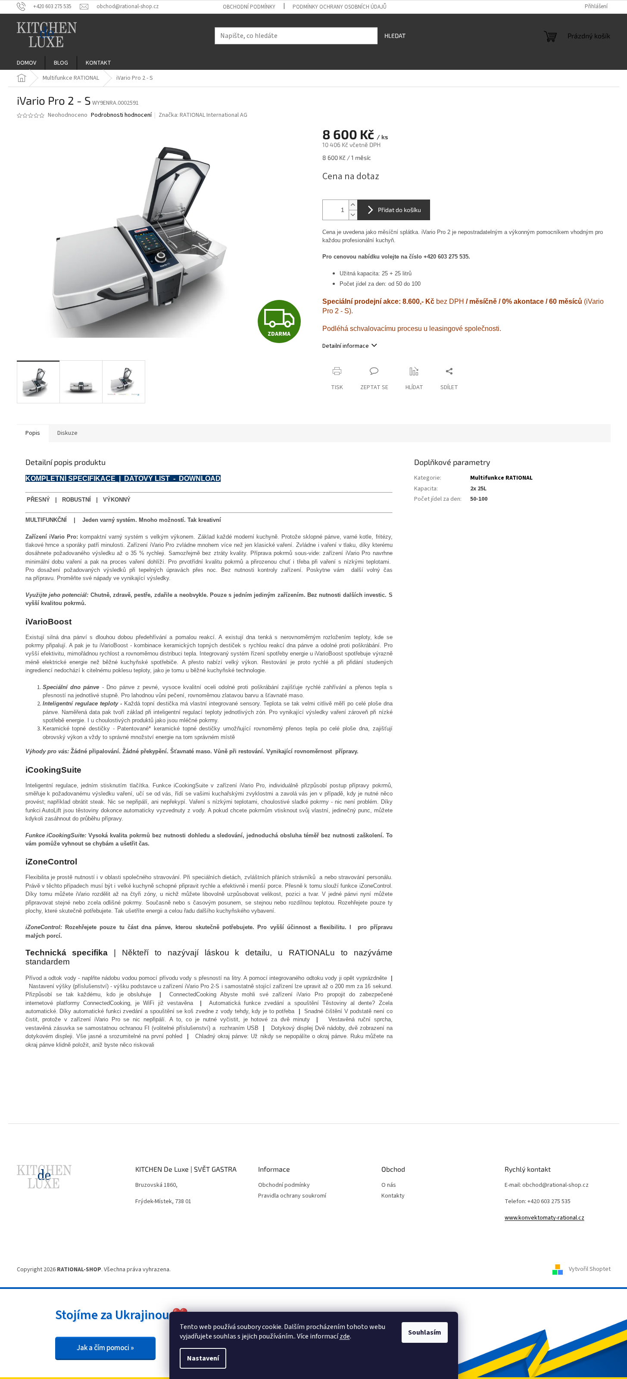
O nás (388, 1185)
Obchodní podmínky (249, 7)
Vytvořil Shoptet (590, 1269)
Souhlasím (424, 1332)
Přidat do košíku (399, 209)
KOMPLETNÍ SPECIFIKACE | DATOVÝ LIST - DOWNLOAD (123, 478)
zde (345, 1336)
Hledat (395, 35)
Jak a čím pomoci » (105, 1348)
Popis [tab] (32, 433)
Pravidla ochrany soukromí (292, 1196)
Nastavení (203, 1358)
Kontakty (393, 1196)
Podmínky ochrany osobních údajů (340, 7)
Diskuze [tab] (67, 433)
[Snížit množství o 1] (353, 215)
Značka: (203, 115)
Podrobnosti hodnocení (121, 115)
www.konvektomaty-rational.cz (544, 1218)
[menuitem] (26, 63)
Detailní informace (345, 346)
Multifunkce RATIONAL (501, 478)
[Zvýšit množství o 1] (353, 205)
